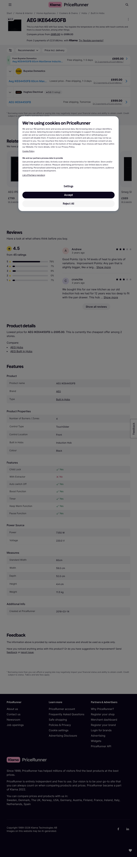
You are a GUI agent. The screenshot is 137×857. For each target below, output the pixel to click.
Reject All (68, 203)
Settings (68, 186)
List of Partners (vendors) (33, 175)
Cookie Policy (28, 151)
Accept (68, 195)
